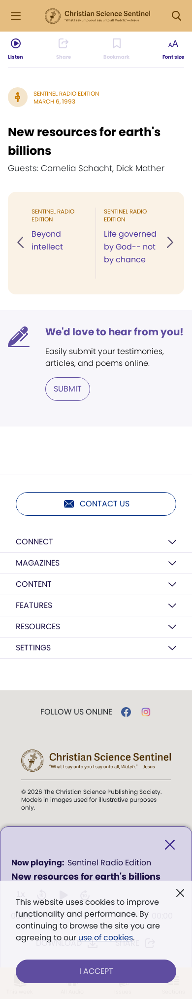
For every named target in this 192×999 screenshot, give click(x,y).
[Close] (170, 845)
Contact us (104, 503)
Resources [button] (38, 626)
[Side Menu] (16, 16)
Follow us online (76, 712)
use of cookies (105, 937)
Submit (68, 388)
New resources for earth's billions (84, 141)
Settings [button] (33, 647)
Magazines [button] (38, 563)
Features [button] (34, 605)
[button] (21, 243)
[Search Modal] (176, 16)
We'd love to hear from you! (114, 332)
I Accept (96, 971)
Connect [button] (34, 541)
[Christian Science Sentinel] (97, 16)
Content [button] (34, 584)
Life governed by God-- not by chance (130, 246)
